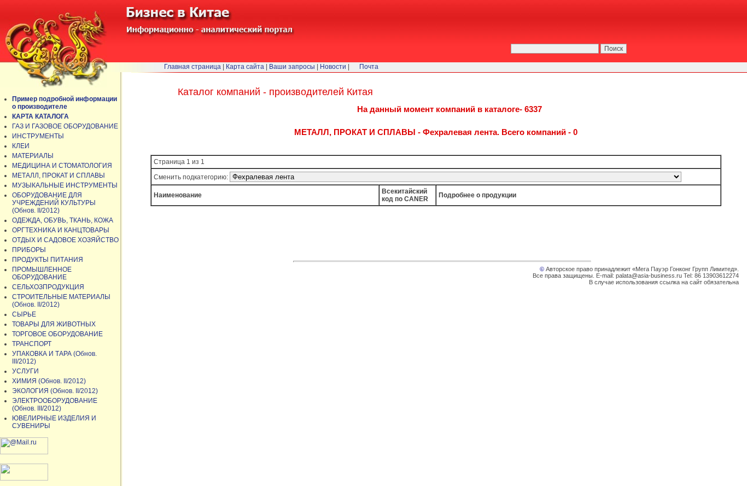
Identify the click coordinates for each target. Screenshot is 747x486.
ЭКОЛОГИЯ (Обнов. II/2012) (55, 391)
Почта (368, 67)
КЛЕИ (21, 146)
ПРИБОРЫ (29, 250)
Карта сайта (245, 67)
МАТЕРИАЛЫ (33, 156)
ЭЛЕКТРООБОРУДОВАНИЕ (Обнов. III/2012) (54, 404)
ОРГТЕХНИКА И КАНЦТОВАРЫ (60, 230)
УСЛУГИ (25, 371)
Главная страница (192, 67)
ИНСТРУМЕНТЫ (38, 136)
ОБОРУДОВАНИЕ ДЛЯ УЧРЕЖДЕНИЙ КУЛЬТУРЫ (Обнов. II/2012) (54, 202)
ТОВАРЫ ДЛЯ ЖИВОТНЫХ (54, 324)
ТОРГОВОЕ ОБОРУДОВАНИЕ (57, 334)
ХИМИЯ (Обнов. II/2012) (49, 381)
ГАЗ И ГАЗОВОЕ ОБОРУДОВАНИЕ (65, 126)
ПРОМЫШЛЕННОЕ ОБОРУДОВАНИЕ (42, 273)
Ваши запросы (292, 67)
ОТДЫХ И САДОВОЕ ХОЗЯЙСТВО (65, 240)
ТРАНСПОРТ (31, 344)
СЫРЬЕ (24, 314)
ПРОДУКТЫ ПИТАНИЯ (47, 260)
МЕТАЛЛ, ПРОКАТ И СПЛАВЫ (58, 175)
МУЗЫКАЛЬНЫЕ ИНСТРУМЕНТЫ (65, 185)
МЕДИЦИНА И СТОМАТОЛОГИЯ (62, 165)
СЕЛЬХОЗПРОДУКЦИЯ (48, 287)
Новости (333, 67)
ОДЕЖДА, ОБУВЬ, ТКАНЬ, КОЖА (62, 220)
